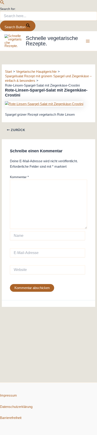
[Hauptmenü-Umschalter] (87, 41)
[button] (2, 3)
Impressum (8, 395)
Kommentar (19, 177)
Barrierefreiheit (10, 418)
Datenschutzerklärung (16, 407)
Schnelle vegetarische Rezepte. (52, 41)
